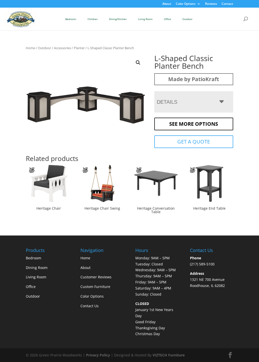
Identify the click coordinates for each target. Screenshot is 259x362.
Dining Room (37, 267)
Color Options (186, 4)
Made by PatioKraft (193, 79)
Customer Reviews (96, 277)
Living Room (145, 19)
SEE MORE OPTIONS (193, 123)
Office (167, 19)
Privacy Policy (98, 355)
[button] (138, 62)
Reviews (211, 4)
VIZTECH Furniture (169, 355)
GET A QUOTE (193, 141)
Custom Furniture (95, 286)
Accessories (62, 48)
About (166, 4)
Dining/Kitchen (118, 19)
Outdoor (187, 19)
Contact (227, 4)
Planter (79, 48)
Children (93, 19)
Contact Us (89, 305)
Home (30, 48)
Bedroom (70, 19)
